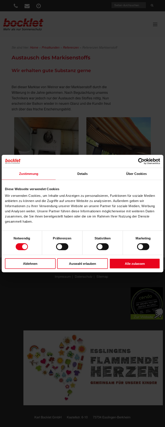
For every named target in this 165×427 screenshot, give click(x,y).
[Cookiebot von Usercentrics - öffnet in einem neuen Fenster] (141, 161)
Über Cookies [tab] (136, 173)
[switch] (62, 246)
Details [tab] (82, 173)
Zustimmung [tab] (28, 173)
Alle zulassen (135, 263)
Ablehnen (30, 263)
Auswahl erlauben (82, 263)
